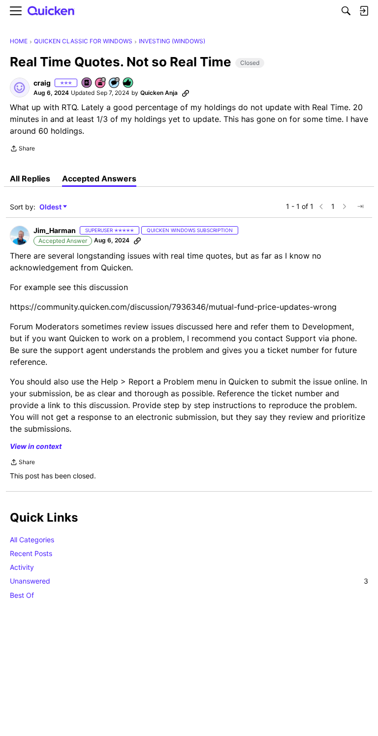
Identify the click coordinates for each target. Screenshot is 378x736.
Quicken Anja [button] (159, 92)
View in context (36, 446)
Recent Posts (31, 553)
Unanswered (189, 581)
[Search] (346, 11)
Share (22, 149)
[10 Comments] (115, 83)
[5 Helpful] (128, 83)
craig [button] (42, 83)
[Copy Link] (185, 92)
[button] (20, 87)
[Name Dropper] (87, 83)
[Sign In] (364, 11)
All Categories (32, 539)
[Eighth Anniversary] (101, 83)
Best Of (22, 595)
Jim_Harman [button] (54, 230)
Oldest (51, 207)
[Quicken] (51, 11)
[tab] (30, 178)
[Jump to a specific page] (360, 206)
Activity (22, 567)
